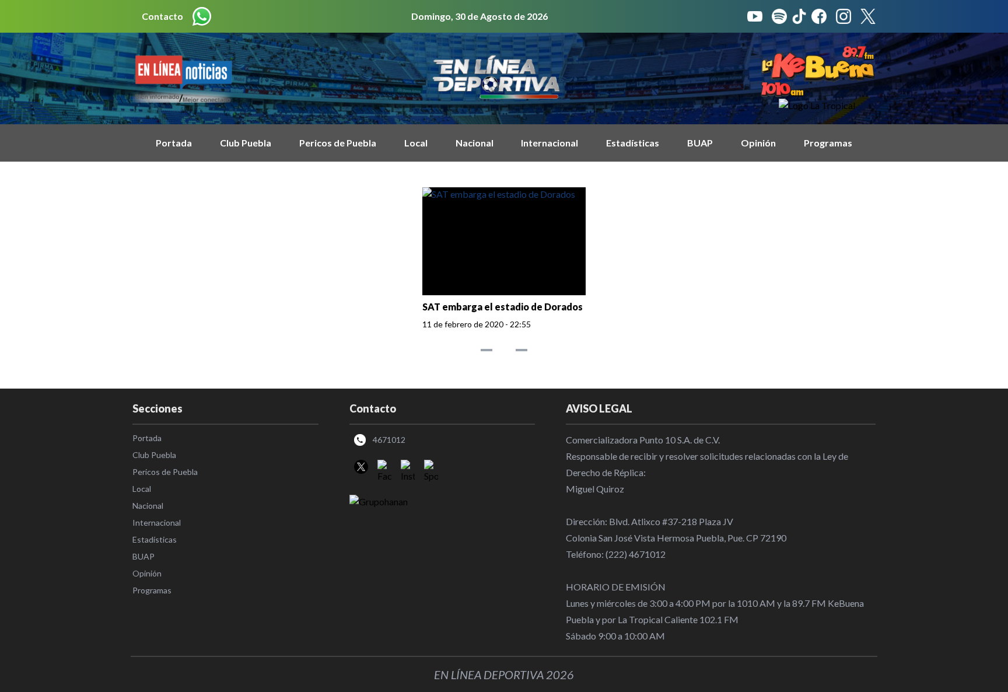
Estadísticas (632, 142)
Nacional (475, 142)
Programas (828, 142)
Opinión (758, 142)
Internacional (549, 142)
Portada (174, 142)
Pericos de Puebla (337, 142)
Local (416, 142)
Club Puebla (245, 142)
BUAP (700, 142)
